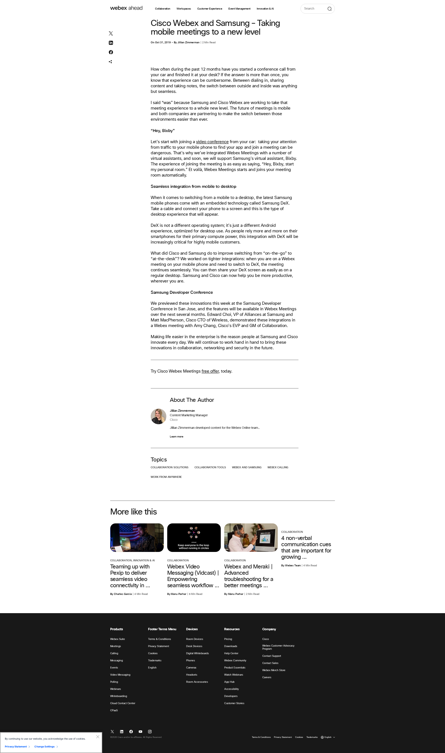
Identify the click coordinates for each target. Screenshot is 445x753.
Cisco (265, 639)
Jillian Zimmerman (188, 42)
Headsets (191, 675)
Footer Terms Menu (162, 629)
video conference (212, 142)
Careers (266, 677)
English (152, 667)
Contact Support (271, 656)
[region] (51, 742)
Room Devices (194, 639)
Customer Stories (234, 703)
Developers (230, 696)
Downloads (230, 646)
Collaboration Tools (210, 467)
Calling (114, 653)
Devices (192, 629)
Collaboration (162, 8)
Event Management (239, 8)
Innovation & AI (265, 8)
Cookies (153, 653)
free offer (210, 371)
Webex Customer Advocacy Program (278, 647)
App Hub (229, 682)
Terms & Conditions (159, 639)
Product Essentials (234, 667)
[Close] (97, 736)
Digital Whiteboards (197, 653)
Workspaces (184, 8)
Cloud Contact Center (122, 703)
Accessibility (231, 689)
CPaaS (114, 710)
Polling (114, 682)
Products (116, 629)
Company (269, 629)
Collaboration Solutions (169, 467)
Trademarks (154, 660)
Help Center (231, 653)
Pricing (228, 639)
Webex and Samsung (246, 467)
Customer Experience (209, 8)
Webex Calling (278, 467)
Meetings (115, 646)
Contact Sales (270, 663)
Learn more (176, 436)
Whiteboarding (118, 696)
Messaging (116, 660)
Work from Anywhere (166, 477)
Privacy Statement (158, 646)
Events (114, 667)
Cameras (191, 667)
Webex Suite (117, 639)
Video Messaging (120, 675)
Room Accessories (197, 682)
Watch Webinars (233, 675)
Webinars (115, 689)
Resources (232, 629)
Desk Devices (194, 646)
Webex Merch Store (273, 670)
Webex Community (235, 660)
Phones (190, 660)
